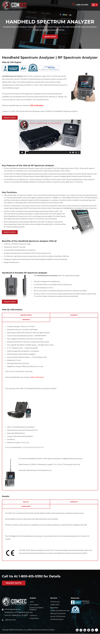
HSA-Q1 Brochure (36, 105)
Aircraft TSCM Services (57, 616)
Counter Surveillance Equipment (36, 608)
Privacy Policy (34, 618)
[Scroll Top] (96, 630)
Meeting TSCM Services (58, 613)
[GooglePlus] (92, 630)
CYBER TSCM (54, 604)
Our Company (34, 604)
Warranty (74, 502)
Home (32, 602)
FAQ (31, 612)
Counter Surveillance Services (60, 610)
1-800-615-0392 (82, 5)
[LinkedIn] (84, 630)
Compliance (26, 506)
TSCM (22, 94)
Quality (26, 502)
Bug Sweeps (54, 607)
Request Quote (13, 583)
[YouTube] (77, 630)
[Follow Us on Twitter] (88, 630)
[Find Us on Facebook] (81, 630)
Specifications (26, 315)
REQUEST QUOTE (50, 36)
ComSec (20, 630)
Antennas (26, 319)
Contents (74, 315)
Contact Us (33, 615)
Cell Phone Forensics (56, 619)
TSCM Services (55, 602)
